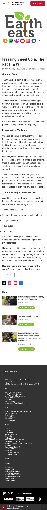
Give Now (39, 3)
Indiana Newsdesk (11, 413)
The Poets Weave (11, 449)
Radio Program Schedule (13, 394)
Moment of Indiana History (14, 440)
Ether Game (9, 432)
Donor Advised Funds (12, 477)
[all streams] (44, 507)
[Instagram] (28, 41)
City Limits (8, 419)
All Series (8, 429)
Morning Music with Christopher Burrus (18, 443)
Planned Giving (10, 480)
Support (7, 463)
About (7, 388)
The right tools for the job (28, 316)
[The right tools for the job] (9, 320)
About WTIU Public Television (15, 396)
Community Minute (11, 420)
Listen (7, 425)
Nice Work (8, 445)
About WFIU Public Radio (13, 392)
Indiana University (26, 380)
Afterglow (8, 431)
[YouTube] (22, 41)
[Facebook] (33, 41)
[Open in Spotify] (11, 41)
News (7, 407)
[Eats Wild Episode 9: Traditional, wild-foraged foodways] (9, 300)
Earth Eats (8, 275)
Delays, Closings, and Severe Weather (18, 411)
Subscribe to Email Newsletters (16, 403)
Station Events (10, 401)
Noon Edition (9, 415)
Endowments (9, 478)
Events (7, 459)
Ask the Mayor (10, 417)
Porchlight (8, 451)
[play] (3, 507)
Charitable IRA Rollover (13, 475)
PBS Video (8, 399)
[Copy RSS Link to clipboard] (5, 41)
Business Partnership (12, 471)
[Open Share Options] (39, 41)
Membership (9, 469)
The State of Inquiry (12, 452)
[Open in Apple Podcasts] (16, 41)
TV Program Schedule (12, 398)
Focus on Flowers (11, 434)
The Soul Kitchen (11, 454)
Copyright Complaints (11, 382)
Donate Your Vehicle (12, 473)
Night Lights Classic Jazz (13, 447)
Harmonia (8, 436)
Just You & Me (10, 438)
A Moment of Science (12, 442)
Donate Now (9, 467)
